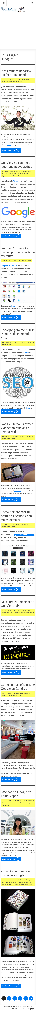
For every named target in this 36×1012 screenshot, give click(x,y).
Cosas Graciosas (21, 803)
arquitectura (11, 803)
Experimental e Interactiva (10, 884)
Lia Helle (4, 260)
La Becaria (5, 171)
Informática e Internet (15, 82)
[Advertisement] (18, 25)
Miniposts (21, 260)
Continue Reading (8, 150)
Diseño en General (13, 173)
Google (16, 181)
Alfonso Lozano (7, 610)
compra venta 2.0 (7, 613)
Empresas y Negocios (27, 342)
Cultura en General (25, 882)
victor (3, 342)
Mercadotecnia (6, 344)
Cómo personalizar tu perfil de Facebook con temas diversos (16, 516)
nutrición (17, 491)
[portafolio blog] (13, 11)
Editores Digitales (19, 613)
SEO (27, 352)
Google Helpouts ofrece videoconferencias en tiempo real (17, 428)
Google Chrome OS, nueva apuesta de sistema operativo (18, 252)
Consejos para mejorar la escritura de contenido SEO (17, 333)
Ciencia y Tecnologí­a (26, 436)
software (28, 260)
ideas (9, 145)
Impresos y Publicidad (26, 884)
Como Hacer (24, 524)
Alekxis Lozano (6, 79)
